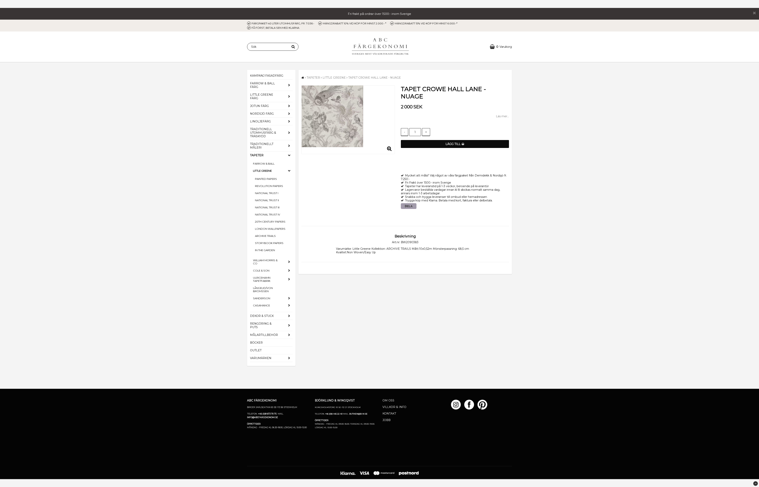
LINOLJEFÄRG (260, 121)
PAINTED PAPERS (266, 178)
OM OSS (388, 400)
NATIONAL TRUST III (267, 207)
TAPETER (256, 155)
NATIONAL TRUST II (267, 200)
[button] (501, 47)
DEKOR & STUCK (262, 316)
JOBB (386, 420)
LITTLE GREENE (262, 170)
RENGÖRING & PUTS (261, 325)
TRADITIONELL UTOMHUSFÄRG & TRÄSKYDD (263, 132)
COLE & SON (261, 270)
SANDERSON (261, 298)
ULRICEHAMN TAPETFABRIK (261, 279)
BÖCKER (256, 342)
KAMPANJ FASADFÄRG (266, 75)
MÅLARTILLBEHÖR (264, 335)
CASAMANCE (261, 305)
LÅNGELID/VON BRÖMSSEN (263, 289)
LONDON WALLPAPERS (270, 228)
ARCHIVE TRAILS (265, 235)
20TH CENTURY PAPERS (270, 221)
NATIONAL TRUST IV (267, 214)
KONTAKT (389, 413)
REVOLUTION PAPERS (269, 186)
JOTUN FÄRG (259, 106)
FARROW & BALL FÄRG (262, 85)
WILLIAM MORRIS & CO (265, 262)
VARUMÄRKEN (260, 358)
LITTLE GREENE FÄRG (261, 96)
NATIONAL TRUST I (266, 193)
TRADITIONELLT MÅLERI (261, 145)
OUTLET (255, 350)
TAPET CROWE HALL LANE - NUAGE (374, 77)
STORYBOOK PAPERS (269, 243)
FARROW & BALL (264, 163)
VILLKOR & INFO (394, 407)
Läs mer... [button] (502, 116)
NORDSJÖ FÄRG (262, 113)
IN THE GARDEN (265, 250)
